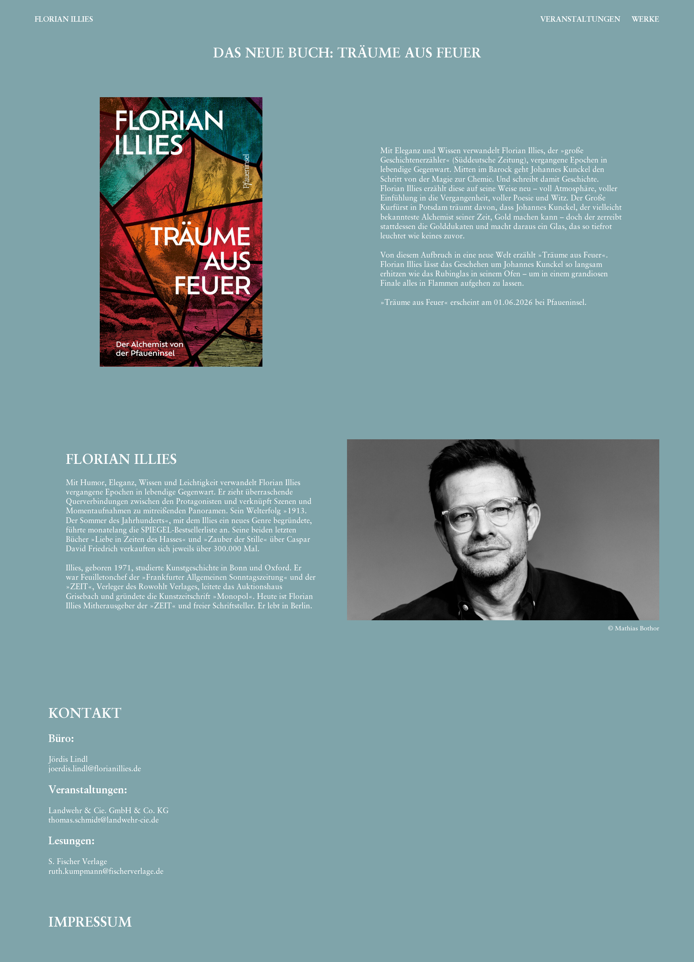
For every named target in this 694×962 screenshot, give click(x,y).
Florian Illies (64, 19)
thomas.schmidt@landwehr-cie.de (103, 820)
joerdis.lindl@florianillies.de (94, 769)
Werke (645, 19)
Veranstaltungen (580, 19)
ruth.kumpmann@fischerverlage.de (105, 872)
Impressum (90, 923)
